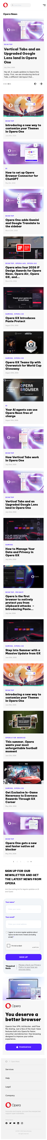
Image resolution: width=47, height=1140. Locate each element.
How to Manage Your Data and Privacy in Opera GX (20, 552)
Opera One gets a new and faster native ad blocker (21, 846)
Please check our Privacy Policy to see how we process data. (30, 967)
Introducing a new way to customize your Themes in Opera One (23, 128)
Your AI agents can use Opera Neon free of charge (21, 413)
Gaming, (9, 314)
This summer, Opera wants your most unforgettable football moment (21, 746)
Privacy (20, 592)
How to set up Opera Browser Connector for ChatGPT (21, 176)
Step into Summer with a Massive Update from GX (23, 651)
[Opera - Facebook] (6, 1123)
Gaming (9, 545)
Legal (8, 1087)
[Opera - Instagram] (22, 1123)
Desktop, (10, 263)
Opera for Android (15, 738)
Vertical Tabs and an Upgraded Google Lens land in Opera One (22, 55)
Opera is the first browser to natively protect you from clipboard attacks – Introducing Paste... (19, 602)
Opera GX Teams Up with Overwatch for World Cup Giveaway (23, 365)
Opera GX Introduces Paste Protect (20, 319)
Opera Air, (21, 263)
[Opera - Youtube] (14, 1123)
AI (6, 168)
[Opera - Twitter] (10, 1123)
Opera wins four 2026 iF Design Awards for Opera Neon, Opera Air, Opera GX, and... (23, 272)
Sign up (23, 957)
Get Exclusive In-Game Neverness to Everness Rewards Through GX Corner (21, 797)
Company (10, 1095)
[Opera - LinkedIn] (18, 1123)
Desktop (8, 44)
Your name (9, 902)
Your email (9, 917)
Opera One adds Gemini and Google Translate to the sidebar (22, 223)
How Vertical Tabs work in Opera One (22, 458)
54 (28, 861)
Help (7, 1078)
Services (9, 1069)
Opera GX (32, 263)
